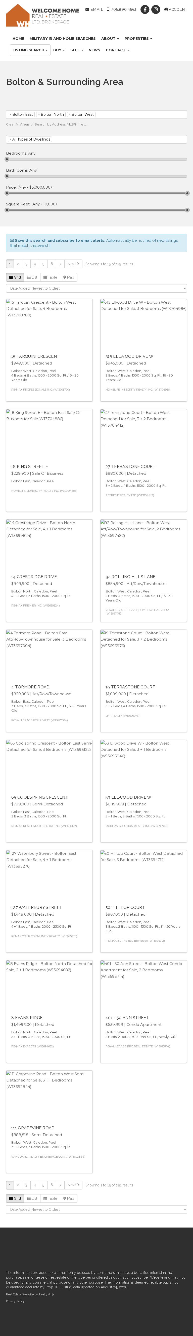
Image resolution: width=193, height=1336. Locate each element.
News (94, 50)
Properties (137, 38)
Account (177, 10)
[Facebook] (145, 10)
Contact (116, 50)
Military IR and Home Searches (63, 38)
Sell (75, 50)
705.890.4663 (123, 9)
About (109, 38)
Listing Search (29, 50)
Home (18, 38)
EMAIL (96, 9)
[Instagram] (156, 10)
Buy (57, 50)
